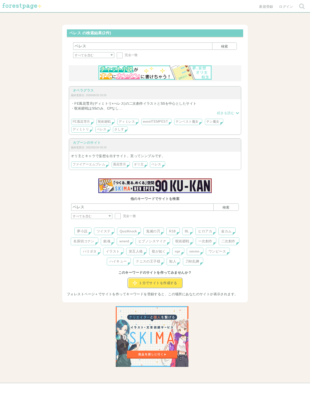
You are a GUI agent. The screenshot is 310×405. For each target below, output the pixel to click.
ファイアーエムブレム (89, 164)
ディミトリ (81, 129)
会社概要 (173, 388)
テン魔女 (212, 121)
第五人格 (136, 251)
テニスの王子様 (148, 261)
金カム (226, 231)
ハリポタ (90, 251)
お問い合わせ (120, 388)
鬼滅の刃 (153, 231)
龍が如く (159, 251)
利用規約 (148, 388)
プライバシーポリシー (207, 388)
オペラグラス (83, 90)
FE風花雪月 (81, 121)
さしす (119, 129)
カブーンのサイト (87, 142)
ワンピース (217, 251)
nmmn (194, 251)
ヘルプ (93, 388)
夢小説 (82, 231)
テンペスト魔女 (187, 121)
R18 (172, 231)
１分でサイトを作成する (158, 283)
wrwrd (124, 241)
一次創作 (205, 241)
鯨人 (172, 261)
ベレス (102, 129)
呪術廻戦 (104, 121)
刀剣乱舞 (193, 261)
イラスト (113, 251)
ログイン (286, 6)
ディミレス (127, 121)
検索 (224, 46)
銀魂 (106, 241)
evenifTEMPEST (155, 121)
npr (177, 251)
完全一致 (131, 55)
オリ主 (139, 164)
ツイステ (104, 231)
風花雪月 (119, 164)
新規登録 (266, 6)
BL (187, 231)
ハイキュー (118, 261)
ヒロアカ (205, 231)
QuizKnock (128, 231)
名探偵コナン (83, 241)
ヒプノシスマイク (152, 241)
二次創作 (228, 241)
